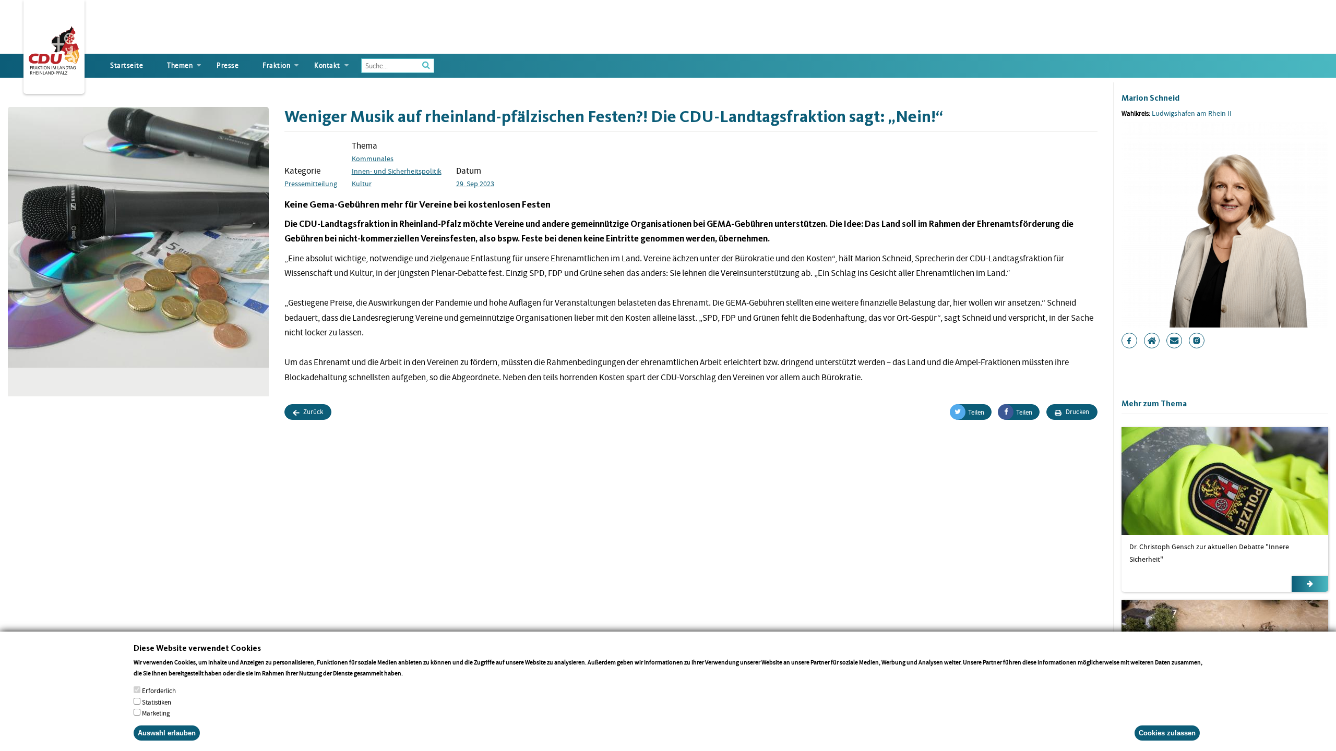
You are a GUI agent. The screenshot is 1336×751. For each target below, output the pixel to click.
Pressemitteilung (310, 183)
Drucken (1076, 411)
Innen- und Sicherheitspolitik (397, 171)
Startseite (126, 65)
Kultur (362, 183)
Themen (180, 65)
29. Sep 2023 (475, 183)
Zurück (312, 411)
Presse (227, 65)
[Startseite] (54, 48)
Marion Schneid (1150, 98)
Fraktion (276, 65)
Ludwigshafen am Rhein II (1192, 113)
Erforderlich (159, 690)
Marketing (156, 712)
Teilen (976, 412)
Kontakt (327, 65)
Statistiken (156, 701)
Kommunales (372, 158)
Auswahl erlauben (167, 732)
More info (417, 673)
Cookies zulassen (1167, 732)
